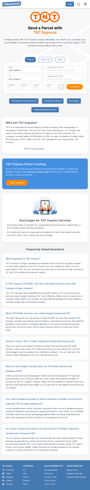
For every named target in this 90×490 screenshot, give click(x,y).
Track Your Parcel (16, 183)
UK (24, 470)
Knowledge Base (51, 470)
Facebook (10, 470)
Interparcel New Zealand (76, 477)
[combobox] (64, 69)
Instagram (9, 477)
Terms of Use (49, 484)
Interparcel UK (72, 470)
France (25, 477)
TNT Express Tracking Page (35, 172)
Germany (26, 480)
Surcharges (74, 101)
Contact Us (48, 473)
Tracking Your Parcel (53, 101)
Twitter (8, 473)
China (25, 484)
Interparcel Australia (74, 473)
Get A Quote (75, 87)
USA (24, 473)
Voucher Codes (50, 477)
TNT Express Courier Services (23, 101)
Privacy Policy (50, 480)
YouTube (9, 484)
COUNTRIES (28, 466)
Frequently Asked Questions (45, 110)
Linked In (9, 480)
